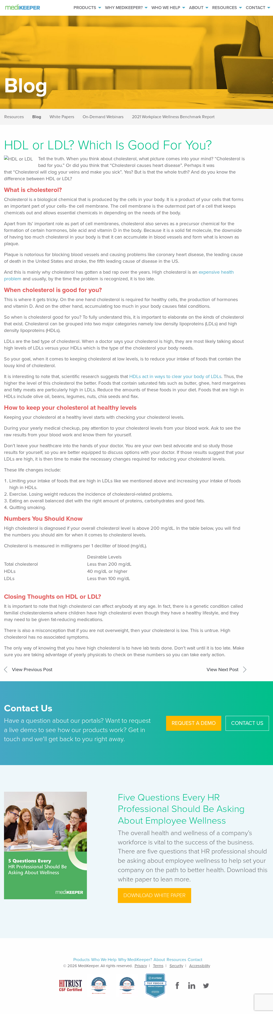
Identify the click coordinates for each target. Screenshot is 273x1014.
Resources (224, 7)
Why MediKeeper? (124, 7)
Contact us (247, 723)
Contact (255, 7)
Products (85, 7)
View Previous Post (32, 669)
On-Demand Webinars (103, 117)
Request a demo (194, 723)
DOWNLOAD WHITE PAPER (154, 895)
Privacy (141, 965)
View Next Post (222, 669)
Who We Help (165, 7)
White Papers (62, 117)
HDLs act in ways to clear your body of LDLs (175, 376)
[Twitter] (206, 985)
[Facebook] (178, 985)
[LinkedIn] (192, 985)
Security (176, 965)
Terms (158, 965)
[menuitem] (85, 8)
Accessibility (199, 965)
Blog (36, 117)
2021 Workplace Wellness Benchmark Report (173, 117)
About (196, 7)
